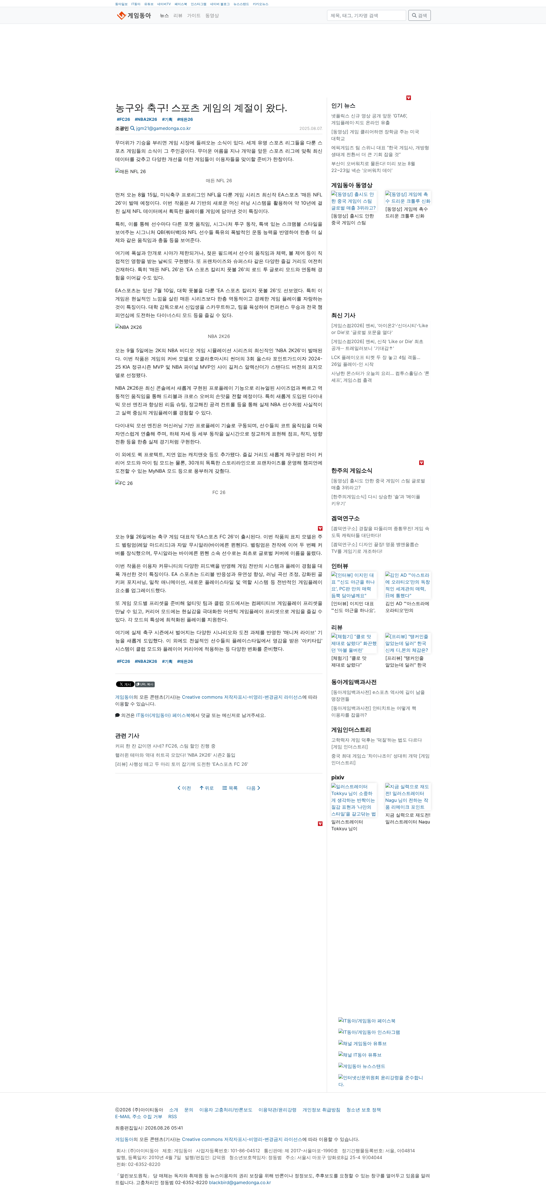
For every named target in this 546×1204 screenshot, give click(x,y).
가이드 (194, 15)
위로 (208, 788)
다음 (252, 788)
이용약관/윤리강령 (277, 1109)
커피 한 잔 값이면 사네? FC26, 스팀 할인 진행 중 (165, 746)
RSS (172, 1116)
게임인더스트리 (351, 729)
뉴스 (164, 15)
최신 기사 (343, 315)
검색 (422, 15)
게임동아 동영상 (352, 185)
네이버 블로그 (220, 4)
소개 (173, 1109)
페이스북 (181, 4)
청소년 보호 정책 (363, 1109)
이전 (186, 788)
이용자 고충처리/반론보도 (226, 1109)
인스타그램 (198, 4)
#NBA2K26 (146, 119)
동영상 (212, 15)
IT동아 (135, 4)
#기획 (167, 119)
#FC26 (123, 119)
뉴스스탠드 (241, 4)
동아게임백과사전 (354, 681)
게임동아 (124, 697)
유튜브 (149, 4)
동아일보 (121, 4)
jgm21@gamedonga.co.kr (163, 128)
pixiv (337, 777)
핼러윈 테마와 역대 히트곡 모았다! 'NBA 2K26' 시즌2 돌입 (175, 755)
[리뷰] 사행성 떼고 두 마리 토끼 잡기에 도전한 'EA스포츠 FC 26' (181, 764)
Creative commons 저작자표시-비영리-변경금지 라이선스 (242, 697)
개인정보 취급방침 (321, 1109)
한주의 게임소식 (352, 470)
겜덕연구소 (345, 518)
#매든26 (185, 119)
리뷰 (178, 15)
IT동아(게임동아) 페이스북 (163, 715)
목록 (232, 788)
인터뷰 (339, 565)
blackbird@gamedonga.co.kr (240, 1182)
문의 (188, 1109)
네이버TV (164, 4)
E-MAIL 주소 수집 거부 (138, 1116)
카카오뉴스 (260, 4)
